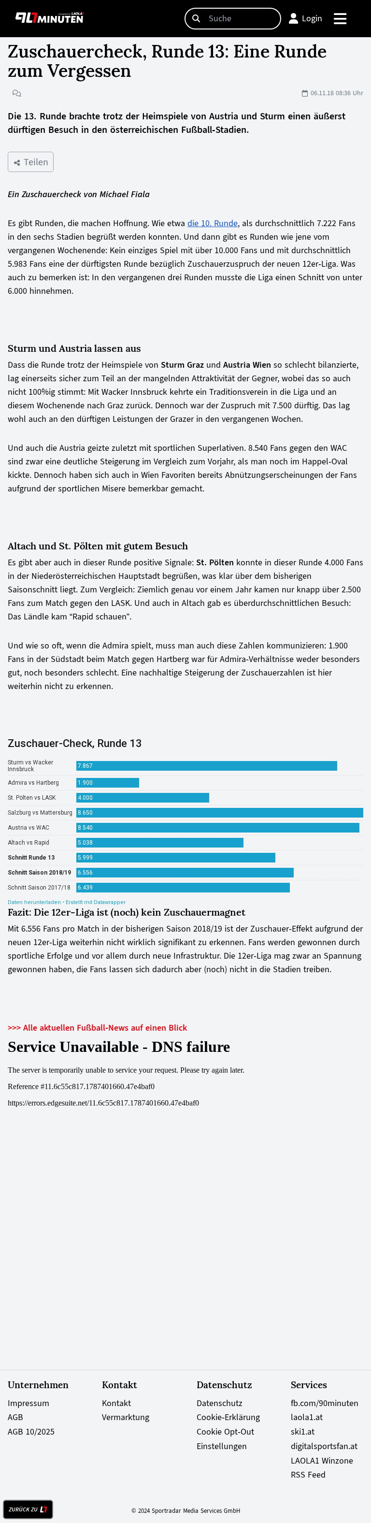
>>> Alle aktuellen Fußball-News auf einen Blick (97, 1028)
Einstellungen (222, 1446)
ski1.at (302, 1432)
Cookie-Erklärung (228, 1417)
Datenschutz (220, 1403)
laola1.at (307, 1417)
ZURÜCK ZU (23, 1509)
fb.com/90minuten (324, 1403)
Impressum (28, 1403)
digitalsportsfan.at (324, 1446)
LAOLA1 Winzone (322, 1461)
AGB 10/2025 (31, 1432)
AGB (15, 1417)
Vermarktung (125, 1417)
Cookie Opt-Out (225, 1432)
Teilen (34, 162)
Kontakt (116, 1403)
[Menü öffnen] (341, 18)
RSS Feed (308, 1475)
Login (312, 18)
